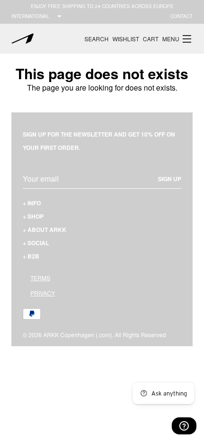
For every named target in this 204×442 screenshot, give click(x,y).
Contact (181, 16)
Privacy (42, 293)
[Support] (184, 425)
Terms (40, 278)
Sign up (169, 179)
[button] (177, 39)
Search (96, 39)
